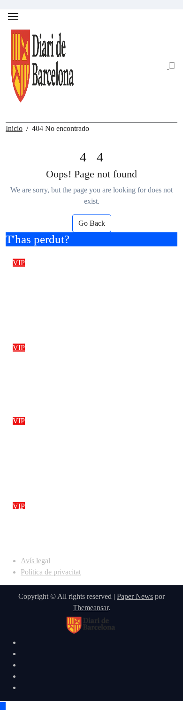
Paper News (135, 596)
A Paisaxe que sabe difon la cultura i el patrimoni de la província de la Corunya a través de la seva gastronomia (89, 292)
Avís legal (35, 561)
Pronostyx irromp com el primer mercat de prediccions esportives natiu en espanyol (81, 371)
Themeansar (90, 608)
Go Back (91, 223)
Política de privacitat (51, 572)
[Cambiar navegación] (13, 16)
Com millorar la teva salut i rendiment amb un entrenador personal (74, 530)
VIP (19, 263)
